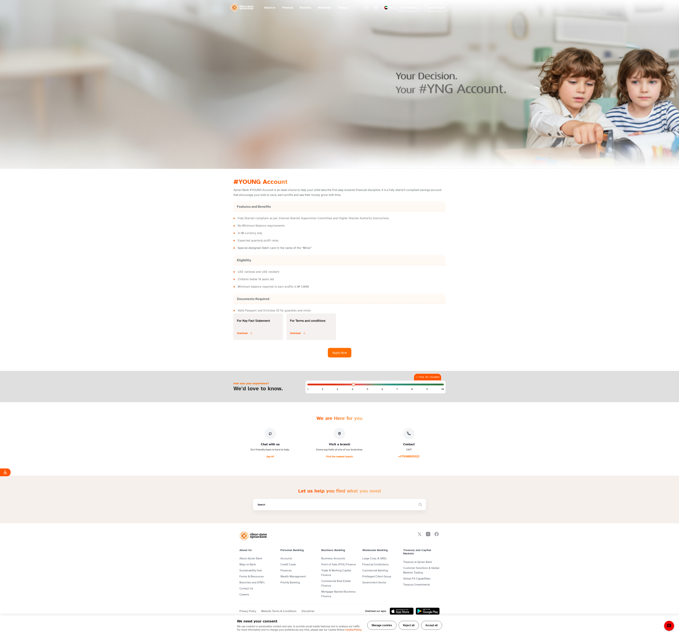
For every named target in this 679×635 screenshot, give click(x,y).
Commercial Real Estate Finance (336, 583)
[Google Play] (428, 611)
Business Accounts (333, 558)
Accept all (431, 625)
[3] (337, 389)
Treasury (343, 7)
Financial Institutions (375, 564)
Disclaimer (308, 611)
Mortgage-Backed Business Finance (338, 594)
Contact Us (246, 588)
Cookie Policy (353, 629)
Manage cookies (382, 625)
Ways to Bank (247, 564)
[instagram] (428, 534)
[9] (427, 389)
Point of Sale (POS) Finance (338, 564)
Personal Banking (292, 550)
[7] (397, 389)
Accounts (286, 558)
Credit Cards (288, 564)
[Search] (366, 7)
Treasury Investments (416, 584)
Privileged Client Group (376, 576)
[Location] (376, 7)
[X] (420, 534)
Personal (287, 7)
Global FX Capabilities (417, 578)
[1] (307, 389)
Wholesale (324, 7)
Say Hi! (270, 456)
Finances (286, 570)
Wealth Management (293, 576)
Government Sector (374, 582)
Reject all (408, 625)
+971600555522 (409, 456)
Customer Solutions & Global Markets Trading (421, 570)
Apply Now (339, 352)
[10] (442, 389)
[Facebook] (437, 534)
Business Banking (333, 550)
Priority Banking (290, 582)
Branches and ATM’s (252, 582)
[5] (367, 389)
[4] (352, 389)
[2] (322, 389)
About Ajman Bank (250, 558)
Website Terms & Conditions (279, 611)
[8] (412, 389)
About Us (245, 550)
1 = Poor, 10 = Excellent (427, 377)
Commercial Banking (375, 570)
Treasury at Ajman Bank (417, 562)
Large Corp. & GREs (374, 558)
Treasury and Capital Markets (417, 551)
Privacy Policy (247, 611)
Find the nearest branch (339, 456)
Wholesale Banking (375, 550)
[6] (382, 389)
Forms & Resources (251, 576)
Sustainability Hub (250, 570)
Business (305, 7)
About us (269, 7)
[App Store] (402, 611)
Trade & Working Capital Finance (336, 573)
